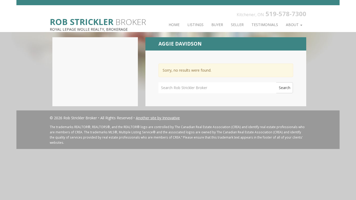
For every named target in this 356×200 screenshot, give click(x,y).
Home (174, 24)
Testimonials (264, 24)
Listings (195, 24)
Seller (237, 24)
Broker (98, 21)
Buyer (217, 24)
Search (284, 87)
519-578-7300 (286, 13)
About (293, 24)
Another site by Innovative (158, 117)
